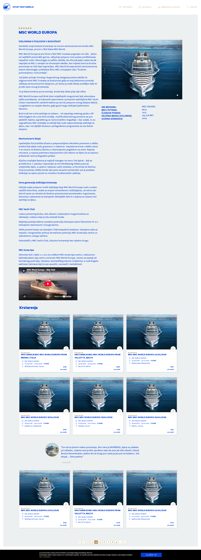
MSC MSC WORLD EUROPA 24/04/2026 (147, 355)
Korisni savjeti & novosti (170, 7)
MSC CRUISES (148, 107)
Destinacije (147, 7)
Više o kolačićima (44, 557)
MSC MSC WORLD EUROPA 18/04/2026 (40, 418)
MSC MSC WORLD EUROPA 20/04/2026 (147, 418)
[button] (108, 69)
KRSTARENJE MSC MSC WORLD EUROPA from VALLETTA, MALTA (97, 356)
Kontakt (194, 7)
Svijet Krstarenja (23, 7)
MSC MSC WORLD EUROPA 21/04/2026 (40, 511)
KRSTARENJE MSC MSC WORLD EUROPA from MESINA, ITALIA (44, 356)
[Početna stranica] (6, 5)
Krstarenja (127, 7)
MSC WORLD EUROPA (32, 361)
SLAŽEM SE (151, 555)
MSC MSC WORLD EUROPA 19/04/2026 (93, 418)
